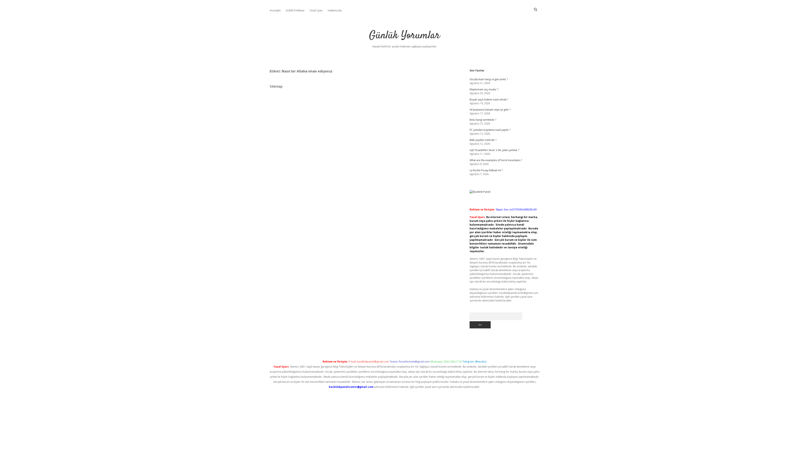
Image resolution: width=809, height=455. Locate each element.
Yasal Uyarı (316, 10)
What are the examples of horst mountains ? (496, 160)
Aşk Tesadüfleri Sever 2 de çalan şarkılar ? (494, 150)
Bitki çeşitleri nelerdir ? (483, 140)
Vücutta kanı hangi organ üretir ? (489, 79)
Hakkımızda (335, 10)
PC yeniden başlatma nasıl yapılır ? (490, 130)
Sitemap (276, 86)
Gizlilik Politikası (295, 10)
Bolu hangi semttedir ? (483, 120)
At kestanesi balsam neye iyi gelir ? (490, 109)
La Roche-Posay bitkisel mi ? (486, 170)
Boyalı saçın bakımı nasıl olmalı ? (489, 99)
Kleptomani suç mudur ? (484, 89)
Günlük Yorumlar (404, 35)
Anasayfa (275, 10)
